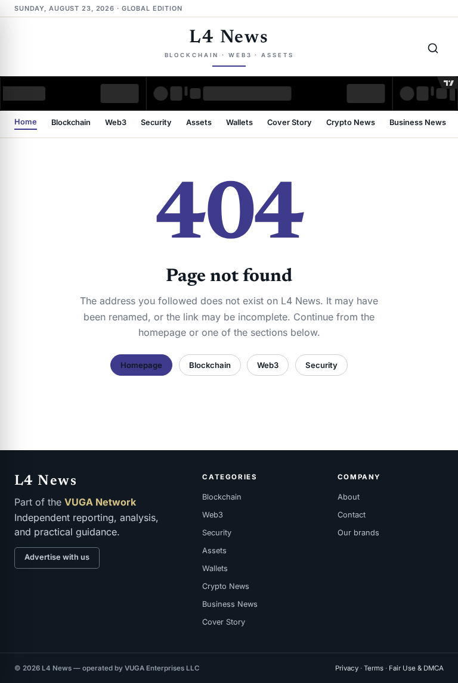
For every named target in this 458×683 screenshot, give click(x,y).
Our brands (358, 532)
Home (25, 122)
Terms (373, 668)
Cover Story (289, 123)
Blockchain (71, 123)
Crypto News (350, 123)
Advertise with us (56, 557)
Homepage (141, 365)
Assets (199, 123)
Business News (417, 123)
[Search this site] (433, 48)
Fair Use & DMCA (416, 668)
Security (156, 123)
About (349, 496)
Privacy (346, 668)
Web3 (115, 123)
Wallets (239, 123)
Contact (352, 514)
